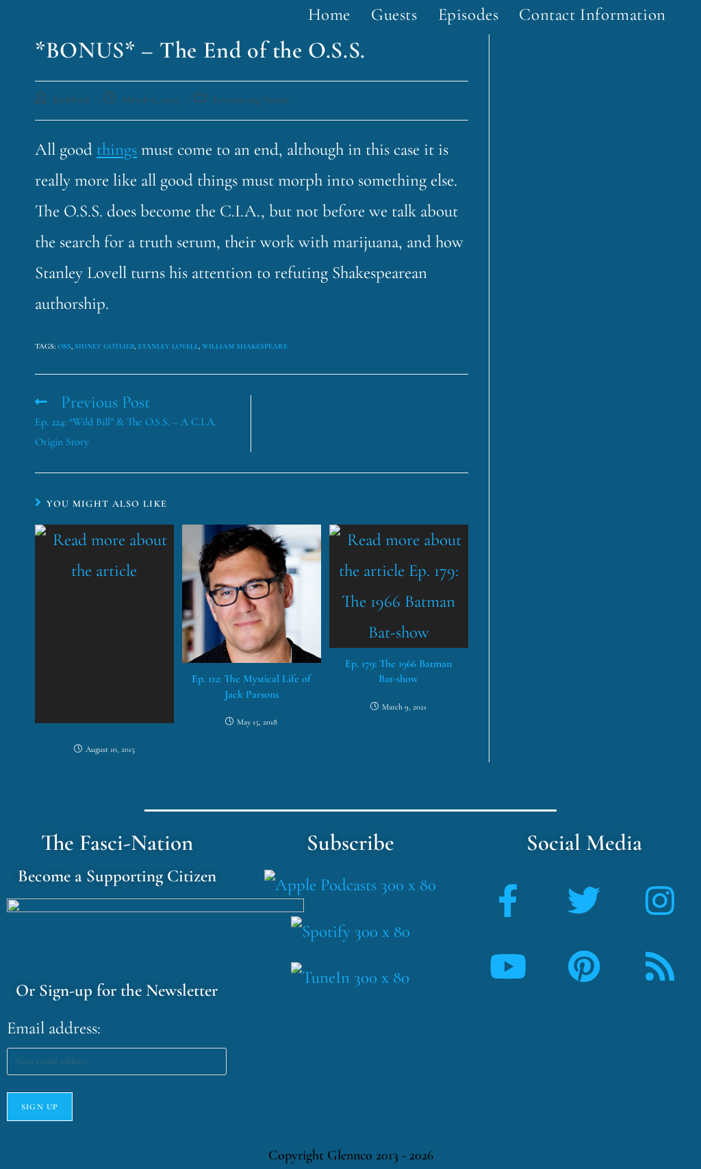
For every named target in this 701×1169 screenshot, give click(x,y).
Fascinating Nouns (251, 99)
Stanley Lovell (168, 346)
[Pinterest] (584, 966)
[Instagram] (660, 900)
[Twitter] (584, 900)
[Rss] (660, 966)
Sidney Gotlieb (104, 346)
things (117, 149)
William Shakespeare (245, 346)
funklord (71, 99)
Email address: (54, 1028)
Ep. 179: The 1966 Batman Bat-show (398, 671)
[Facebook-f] (508, 900)
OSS (64, 346)
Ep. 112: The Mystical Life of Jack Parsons (251, 686)
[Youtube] (508, 966)
